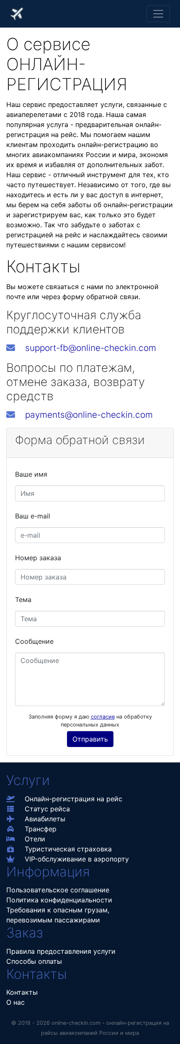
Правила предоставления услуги (61, 951)
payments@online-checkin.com (89, 414)
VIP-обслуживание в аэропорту (77, 859)
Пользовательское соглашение (57, 890)
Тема (23, 599)
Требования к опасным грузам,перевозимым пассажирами (57, 915)
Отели (35, 839)
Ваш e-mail (32, 516)
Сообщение (34, 641)
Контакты (22, 992)
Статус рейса (47, 809)
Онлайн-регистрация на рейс (73, 799)
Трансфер (41, 829)
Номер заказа (38, 558)
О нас (15, 1002)
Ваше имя (31, 474)
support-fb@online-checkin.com (90, 348)
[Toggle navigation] (158, 13)
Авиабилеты (45, 819)
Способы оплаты (34, 961)
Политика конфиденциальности (59, 900)
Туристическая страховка (68, 849)
